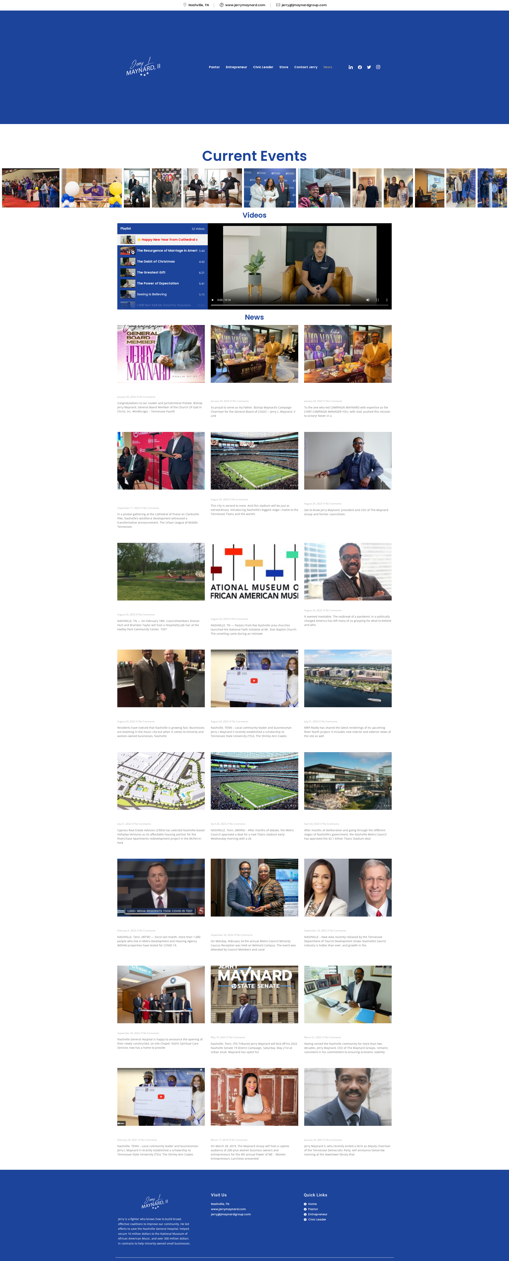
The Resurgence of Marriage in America (167, 250)
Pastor (214, 67)
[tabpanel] (300, 266)
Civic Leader (263, 67)
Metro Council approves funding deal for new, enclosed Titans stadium (251, 818)
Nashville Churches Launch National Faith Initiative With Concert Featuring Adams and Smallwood (250, 610)
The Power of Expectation (158, 283)
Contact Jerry (306, 67)
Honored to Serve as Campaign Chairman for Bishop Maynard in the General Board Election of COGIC (254, 393)
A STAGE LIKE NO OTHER (233, 496)
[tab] (162, 239)
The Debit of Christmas (156, 261)
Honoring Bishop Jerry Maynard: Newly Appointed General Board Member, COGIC (154, 391)
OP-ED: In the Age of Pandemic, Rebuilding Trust (347, 606)
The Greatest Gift (151, 272)
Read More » (124, 418)
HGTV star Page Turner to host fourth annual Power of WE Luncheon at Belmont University (251, 1134)
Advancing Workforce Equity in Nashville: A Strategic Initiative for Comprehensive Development (155, 500)
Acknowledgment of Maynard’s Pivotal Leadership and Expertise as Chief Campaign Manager (344, 393)
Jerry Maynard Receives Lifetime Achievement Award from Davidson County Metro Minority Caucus (252, 927)
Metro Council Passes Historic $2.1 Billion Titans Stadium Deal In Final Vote (348, 818)
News (327, 67)
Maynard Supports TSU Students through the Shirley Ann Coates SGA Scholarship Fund (250, 715)
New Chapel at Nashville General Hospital (154, 1029)
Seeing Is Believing (152, 294)
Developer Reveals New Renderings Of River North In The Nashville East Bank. (343, 715)
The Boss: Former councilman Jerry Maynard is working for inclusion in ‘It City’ (346, 498)
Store (283, 67)
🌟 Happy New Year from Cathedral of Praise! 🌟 (167, 239)
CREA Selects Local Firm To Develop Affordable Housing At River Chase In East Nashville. (159, 818)
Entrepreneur (236, 67)
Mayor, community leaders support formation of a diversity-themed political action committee (159, 715)
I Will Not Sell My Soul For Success (164, 305)
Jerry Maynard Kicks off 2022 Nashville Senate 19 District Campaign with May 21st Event (252, 1031)
